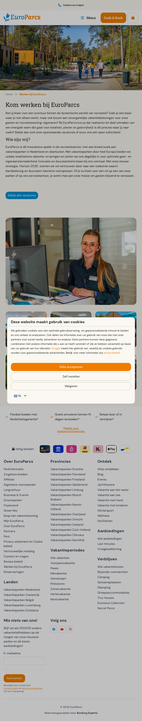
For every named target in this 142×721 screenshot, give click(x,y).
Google (56, 348)
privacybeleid (112, 352)
